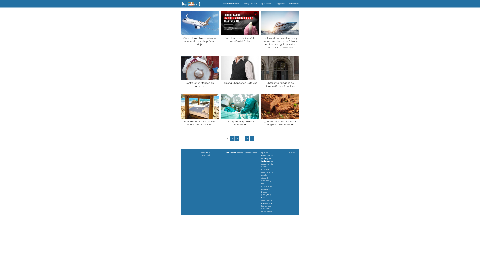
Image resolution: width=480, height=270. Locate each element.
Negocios (280, 3)
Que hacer (266, 3)
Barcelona (294, 3)
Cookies (292, 152)
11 (247, 139)
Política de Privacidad (205, 153)
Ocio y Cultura (250, 3)
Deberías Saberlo (230, 3)
